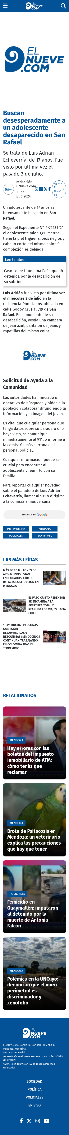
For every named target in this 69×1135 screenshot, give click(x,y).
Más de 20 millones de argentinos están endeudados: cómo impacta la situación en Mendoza (21, 578)
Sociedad (34, 1081)
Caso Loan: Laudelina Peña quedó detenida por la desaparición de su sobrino (33, 276)
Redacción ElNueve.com (26, 184)
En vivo (34, 1105)
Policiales (16, 535)
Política (35, 1089)
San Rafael (45, 535)
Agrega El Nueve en (58, 189)
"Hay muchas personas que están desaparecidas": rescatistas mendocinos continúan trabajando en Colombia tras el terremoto (21, 636)
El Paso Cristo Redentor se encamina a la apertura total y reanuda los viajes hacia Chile (47, 605)
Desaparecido (16, 528)
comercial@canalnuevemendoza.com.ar (25, 1056)
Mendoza (45, 528)
